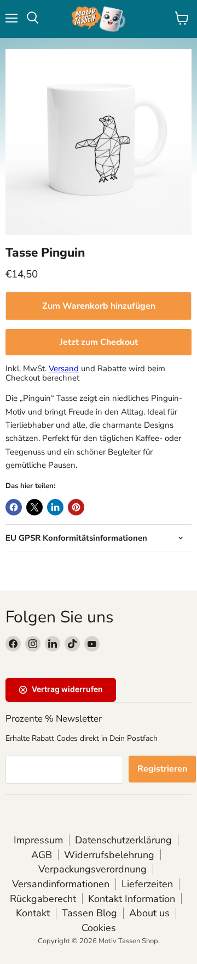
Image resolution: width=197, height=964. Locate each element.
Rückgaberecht (43, 898)
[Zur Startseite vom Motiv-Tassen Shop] (98, 18)
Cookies (99, 927)
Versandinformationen (60, 884)
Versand (64, 368)
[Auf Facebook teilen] (13, 507)
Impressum (38, 840)
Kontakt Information (131, 898)
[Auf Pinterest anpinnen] (76, 507)
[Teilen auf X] (34, 507)
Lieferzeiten (147, 884)
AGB (41, 854)
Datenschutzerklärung (123, 840)
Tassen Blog (89, 913)
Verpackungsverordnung (92, 869)
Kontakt (33, 913)
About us (149, 913)
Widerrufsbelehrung (109, 854)
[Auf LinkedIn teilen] (55, 507)
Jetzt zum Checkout (99, 342)
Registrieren (162, 769)
